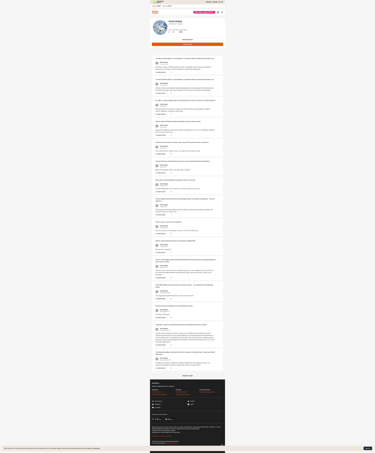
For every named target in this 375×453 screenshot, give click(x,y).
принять (367, 448)
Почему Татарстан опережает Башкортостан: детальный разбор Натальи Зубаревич (182, 161)
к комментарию (160, 72)
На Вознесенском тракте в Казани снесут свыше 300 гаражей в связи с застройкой (182, 142)
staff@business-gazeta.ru (207, 392)
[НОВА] (203, 12)
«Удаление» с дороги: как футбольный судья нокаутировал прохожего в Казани (181, 324)
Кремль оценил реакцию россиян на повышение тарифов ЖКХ (175, 241)
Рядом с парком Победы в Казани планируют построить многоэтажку (177, 121)
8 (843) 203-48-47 (181, 392)
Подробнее (96, 448)
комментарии (187, 44)
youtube (157, 407)
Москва (164, 6)
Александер (164, 62)
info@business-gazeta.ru (159, 394)
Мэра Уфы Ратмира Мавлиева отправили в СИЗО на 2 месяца (175, 180)
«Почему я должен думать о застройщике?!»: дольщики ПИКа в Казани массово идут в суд (184, 58)
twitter (192, 401)
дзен (192, 404)
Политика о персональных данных (161, 436)
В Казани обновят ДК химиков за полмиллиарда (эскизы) (174, 306)
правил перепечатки (171, 443)
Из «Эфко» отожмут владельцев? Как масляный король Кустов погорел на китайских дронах (185, 100)
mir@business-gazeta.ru (183, 394)
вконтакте (158, 401)
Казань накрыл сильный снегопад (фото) (168, 222)
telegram (157, 404)
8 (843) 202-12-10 (157, 392)
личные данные (187, 39)
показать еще (187, 376)
